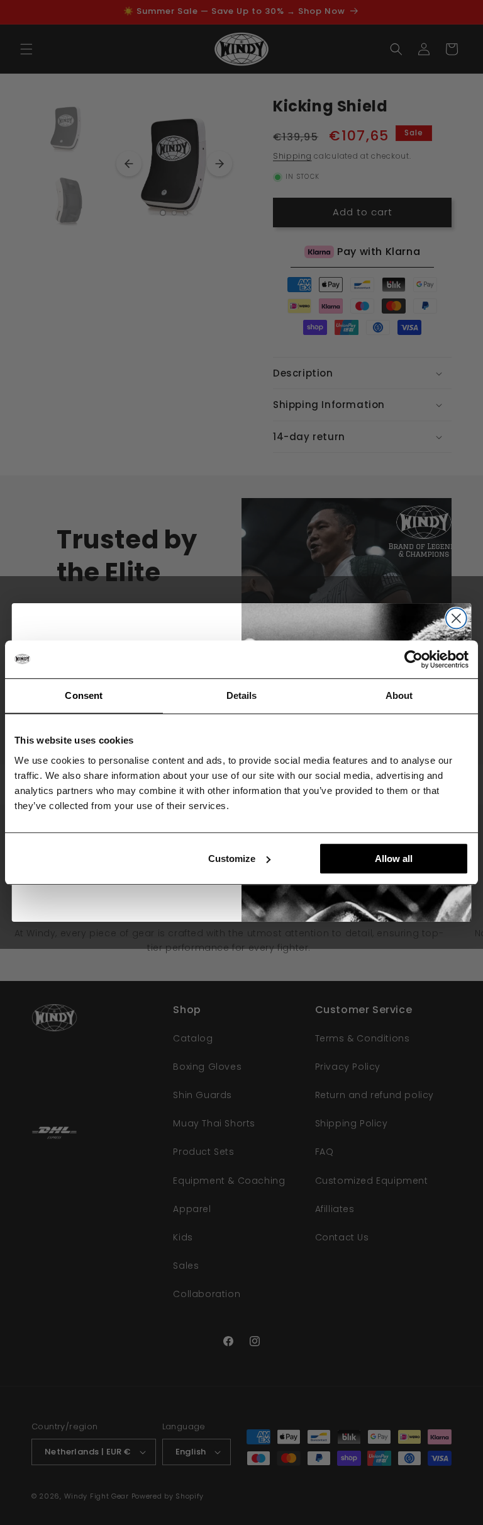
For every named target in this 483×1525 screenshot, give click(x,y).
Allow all (394, 858)
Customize (231, 858)
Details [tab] (241, 695)
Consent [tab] (84, 695)
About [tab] (399, 695)
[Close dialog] (456, 618)
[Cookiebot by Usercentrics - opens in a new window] (413, 659)
